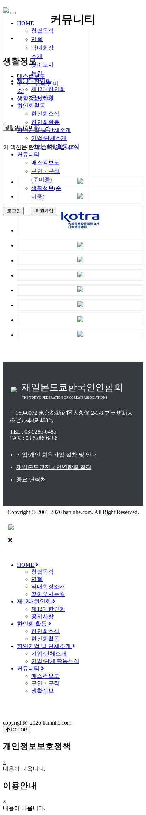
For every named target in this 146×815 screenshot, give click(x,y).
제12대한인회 (34, 81)
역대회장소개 (48, 587)
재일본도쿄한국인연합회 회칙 (53, 467)
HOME (25, 23)
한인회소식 (45, 114)
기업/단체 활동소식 (55, 147)
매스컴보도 (45, 163)
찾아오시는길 (48, 594)
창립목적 (42, 31)
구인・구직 (45, 683)
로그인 (13, 210)
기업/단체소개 (49, 138)
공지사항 (42, 98)
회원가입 (44, 210)
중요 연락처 (31, 479)
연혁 (37, 39)
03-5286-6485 (40, 432)
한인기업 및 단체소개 (44, 130)
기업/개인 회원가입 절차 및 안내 (56, 455)
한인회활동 (31, 105)
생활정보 (42, 691)
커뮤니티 (28, 154)
